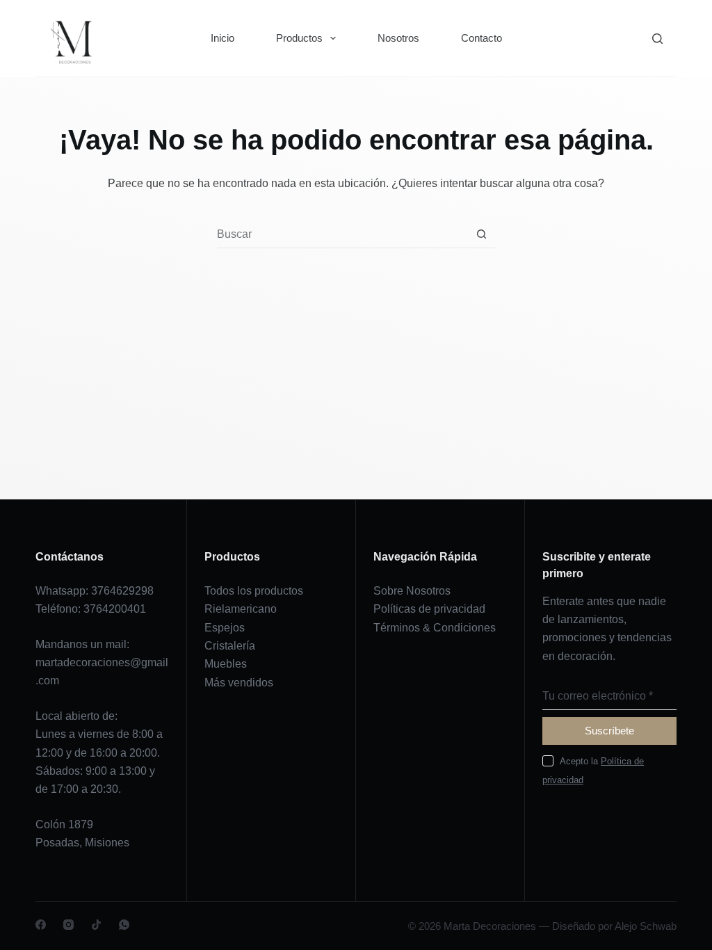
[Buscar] (657, 38)
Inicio (222, 38)
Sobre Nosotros (412, 591)
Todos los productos (253, 591)
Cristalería (229, 646)
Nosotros (398, 38)
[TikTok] (96, 924)
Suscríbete (609, 730)
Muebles (225, 664)
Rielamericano (240, 609)
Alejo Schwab (646, 926)
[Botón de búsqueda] (481, 234)
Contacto (481, 38)
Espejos (224, 628)
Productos (299, 38)
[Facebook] (40, 924)
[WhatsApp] (124, 924)
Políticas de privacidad (429, 609)
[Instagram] (68, 924)
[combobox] (342, 234)
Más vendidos (238, 683)
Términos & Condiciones (434, 628)
